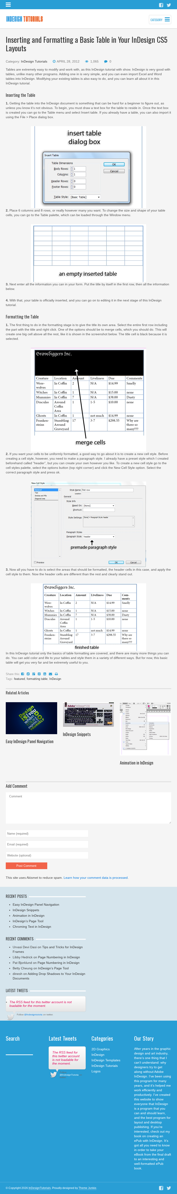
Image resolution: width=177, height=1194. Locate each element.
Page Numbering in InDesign (59, 957)
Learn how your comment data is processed (96, 877)
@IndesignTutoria (69, 1075)
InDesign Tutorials (34, 61)
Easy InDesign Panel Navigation (29, 741)
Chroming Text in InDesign (32, 926)
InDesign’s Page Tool (28, 921)
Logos (95, 1071)
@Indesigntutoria (33, 1014)
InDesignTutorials (40, 1188)
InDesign (55, 679)
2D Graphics (100, 1049)
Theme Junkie (87, 1188)
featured (19, 679)
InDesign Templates (105, 1060)
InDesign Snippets (77, 734)
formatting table (37, 679)
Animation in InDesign (136, 763)
